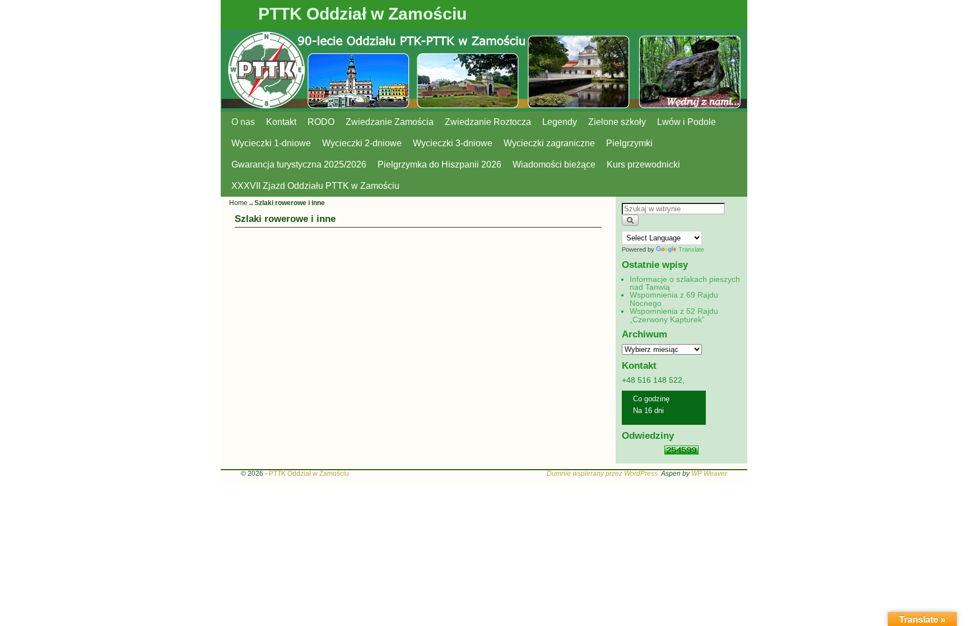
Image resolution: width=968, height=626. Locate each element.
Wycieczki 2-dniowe (362, 143)
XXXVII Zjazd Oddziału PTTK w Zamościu (315, 186)
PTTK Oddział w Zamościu (362, 13)
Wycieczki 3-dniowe (452, 143)
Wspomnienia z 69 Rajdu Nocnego (674, 298)
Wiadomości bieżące (554, 164)
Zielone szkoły (617, 122)
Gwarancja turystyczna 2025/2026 (298, 164)
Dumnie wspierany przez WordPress (602, 473)
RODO (321, 122)
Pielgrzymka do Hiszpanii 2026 (439, 164)
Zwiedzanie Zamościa (390, 122)
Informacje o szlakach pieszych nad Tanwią (685, 283)
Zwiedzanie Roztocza (488, 122)
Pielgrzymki (629, 143)
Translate (691, 249)
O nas (243, 122)
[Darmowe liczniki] (681, 451)
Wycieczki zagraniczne (549, 143)
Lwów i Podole (686, 122)
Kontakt (281, 122)
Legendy (559, 122)
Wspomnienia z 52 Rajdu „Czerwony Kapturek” (674, 315)
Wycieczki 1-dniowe (271, 143)
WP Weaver (709, 473)
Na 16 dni (648, 410)
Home (238, 203)
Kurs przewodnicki (643, 164)
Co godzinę (651, 399)
